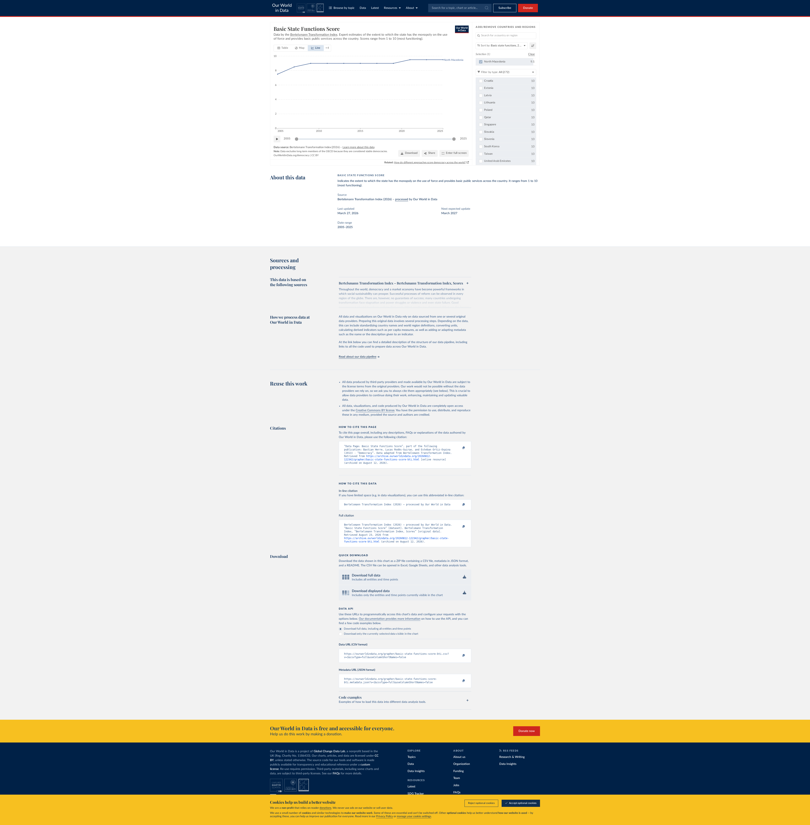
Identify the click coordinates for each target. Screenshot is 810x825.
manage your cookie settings (414, 816)
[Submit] (486, 8)
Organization (461, 764)
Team (456, 778)
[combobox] (459, 8)
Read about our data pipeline (357, 356)
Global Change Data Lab (329, 751)
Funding (458, 771)
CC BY (315, 155)
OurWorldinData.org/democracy (291, 155)
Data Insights (416, 771)
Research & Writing (512, 757)
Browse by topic (344, 8)
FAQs (336, 773)
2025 (463, 138)
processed (401, 199)
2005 (287, 138)
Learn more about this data (358, 147)
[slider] (296, 139)
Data (363, 8)
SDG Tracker (416, 793)
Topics (412, 757)
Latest (375, 8)
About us (459, 757)
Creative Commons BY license (375, 410)
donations (325, 808)
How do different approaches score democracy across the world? (430, 162)
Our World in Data (282, 8)
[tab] (283, 48)
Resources (390, 8)
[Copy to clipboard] (459, 448)
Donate (528, 8)
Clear (531, 54)
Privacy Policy (384, 816)
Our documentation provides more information (389, 618)
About (410, 8)
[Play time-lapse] (277, 139)
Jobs (456, 785)
